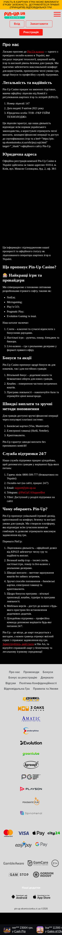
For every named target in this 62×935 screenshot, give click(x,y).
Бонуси (48, 672)
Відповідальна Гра (17, 688)
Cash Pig (17, 931)
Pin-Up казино (35, 51)
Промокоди (31, 672)
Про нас (14, 672)
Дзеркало (47, 677)
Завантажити (39, 23)
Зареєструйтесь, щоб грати (18, 644)
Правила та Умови (45, 688)
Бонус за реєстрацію (22, 677)
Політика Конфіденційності (38, 683)
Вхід (17, 23)
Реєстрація (31, 32)
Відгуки (11, 683)
